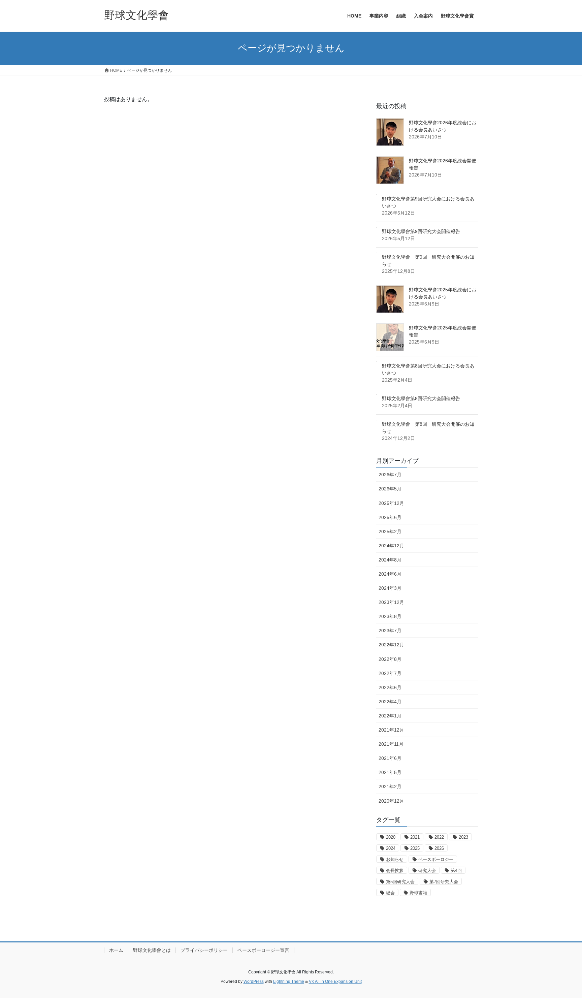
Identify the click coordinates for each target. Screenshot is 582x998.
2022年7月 (390, 673)
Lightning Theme (288, 981)
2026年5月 (390, 488)
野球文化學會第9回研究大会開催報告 (421, 231)
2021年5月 (390, 772)
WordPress (254, 981)
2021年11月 (391, 744)
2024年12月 (391, 545)
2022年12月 (391, 644)
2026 (439, 848)
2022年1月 (390, 715)
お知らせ (394, 859)
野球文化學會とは (152, 950)
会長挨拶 (394, 870)
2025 (415, 848)
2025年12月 (391, 503)
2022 (439, 837)
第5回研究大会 (400, 881)
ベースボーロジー (435, 859)
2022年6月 (390, 687)
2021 (415, 837)
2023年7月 (390, 630)
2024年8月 (390, 559)
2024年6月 (390, 574)
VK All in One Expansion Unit (335, 981)
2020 (390, 837)
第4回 (456, 870)
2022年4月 (390, 701)
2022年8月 (390, 659)
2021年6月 (390, 758)
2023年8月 (390, 616)
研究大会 (427, 870)
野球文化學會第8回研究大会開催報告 (421, 398)
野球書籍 (418, 892)
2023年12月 (391, 602)
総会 (390, 892)
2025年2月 (390, 531)
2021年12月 (391, 730)
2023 (463, 837)
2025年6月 (390, 517)
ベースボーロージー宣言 (263, 950)
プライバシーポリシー (204, 950)
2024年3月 (390, 588)
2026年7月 (390, 474)
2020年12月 (391, 801)
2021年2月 (390, 786)
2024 (390, 848)
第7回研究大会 (443, 881)
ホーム (116, 950)
